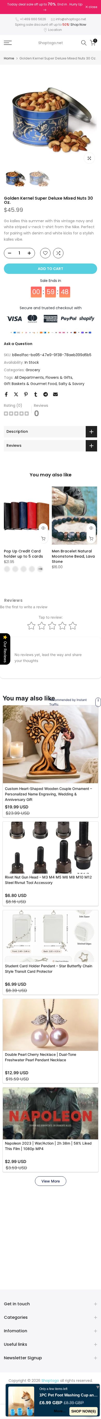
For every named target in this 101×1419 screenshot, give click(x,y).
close (92, 6)
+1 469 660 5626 (33, 17)
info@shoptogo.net (71, 17)
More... (60, 1411)
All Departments (29, 375)
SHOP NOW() (83, 1411)
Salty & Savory (71, 381)
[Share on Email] (55, 392)
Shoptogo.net (50, 40)
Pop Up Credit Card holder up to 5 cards (23, 551)
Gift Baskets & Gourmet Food (30, 381)
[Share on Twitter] (16, 392)
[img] (16, 412)
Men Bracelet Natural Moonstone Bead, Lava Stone (73, 554)
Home (9, 56)
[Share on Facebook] (6, 392)
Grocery (33, 367)
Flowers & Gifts (59, 375)
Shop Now (78, 22)
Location (55, 27)
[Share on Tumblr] (35, 392)
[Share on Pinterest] (26, 392)
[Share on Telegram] (45, 392)
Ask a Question (18, 341)
